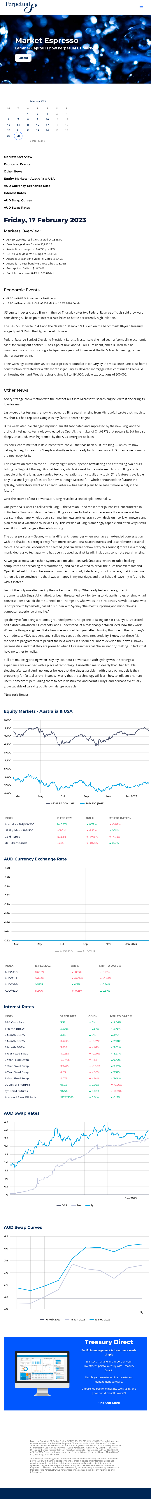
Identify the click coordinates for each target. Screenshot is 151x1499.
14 (18, 125)
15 (28, 125)
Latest (23, 58)
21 (18, 130)
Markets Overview (18, 157)
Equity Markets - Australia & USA (29, 178)
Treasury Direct (109, 1342)
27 (8, 136)
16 (37, 125)
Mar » (41, 141)
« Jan (33, 141)
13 (8, 125)
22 (28, 130)
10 (47, 119)
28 (18, 136)
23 (37, 130)
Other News (13, 171)
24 (47, 130)
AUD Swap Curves (18, 200)
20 (8, 130)
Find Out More (109, 1403)
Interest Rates (15, 193)
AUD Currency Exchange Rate (27, 186)
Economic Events (17, 164)
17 (47, 125)
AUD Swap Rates (17, 207)
